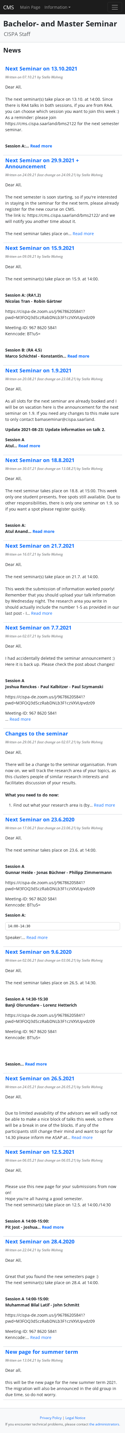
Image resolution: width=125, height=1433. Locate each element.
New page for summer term (41, 1351)
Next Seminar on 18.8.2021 (39, 460)
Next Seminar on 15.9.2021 (39, 247)
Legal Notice (75, 1417)
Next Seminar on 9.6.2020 (38, 951)
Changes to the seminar (36, 733)
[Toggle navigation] (115, 7)
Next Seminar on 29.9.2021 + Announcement (42, 163)
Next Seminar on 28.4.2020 (39, 1241)
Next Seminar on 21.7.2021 (39, 545)
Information (55, 7)
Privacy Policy (51, 1417)
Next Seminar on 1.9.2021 (38, 370)
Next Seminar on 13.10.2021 (41, 68)
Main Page (30, 7)
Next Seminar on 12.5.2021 (39, 1151)
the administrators (104, 1424)
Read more (41, 146)
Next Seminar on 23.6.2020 (39, 819)
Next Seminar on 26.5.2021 (39, 1078)
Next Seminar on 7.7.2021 (38, 627)
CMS (8, 7)
